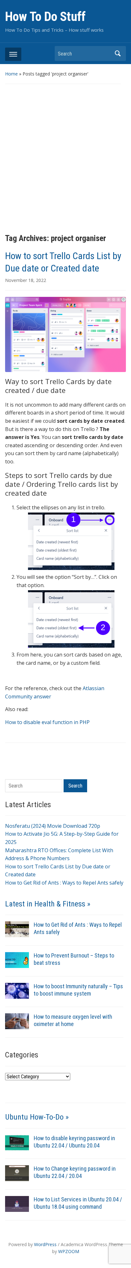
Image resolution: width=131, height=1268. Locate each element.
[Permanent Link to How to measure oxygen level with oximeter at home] (17, 1020)
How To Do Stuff (45, 16)
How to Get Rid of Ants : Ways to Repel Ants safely (64, 882)
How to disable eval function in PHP (47, 722)
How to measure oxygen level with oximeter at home (73, 1020)
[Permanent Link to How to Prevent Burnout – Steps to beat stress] (17, 959)
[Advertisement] (65, 159)
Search (118, 53)
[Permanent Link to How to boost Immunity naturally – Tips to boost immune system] (17, 990)
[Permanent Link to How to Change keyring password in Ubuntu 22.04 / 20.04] (17, 1172)
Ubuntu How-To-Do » (37, 1117)
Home (11, 74)
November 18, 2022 (25, 280)
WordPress (45, 1244)
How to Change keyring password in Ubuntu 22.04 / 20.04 (75, 1172)
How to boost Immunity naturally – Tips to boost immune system (78, 990)
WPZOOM (68, 1251)
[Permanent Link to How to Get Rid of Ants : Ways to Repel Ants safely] (17, 928)
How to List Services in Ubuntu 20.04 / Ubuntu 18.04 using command (78, 1203)
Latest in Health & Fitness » (47, 903)
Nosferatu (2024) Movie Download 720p (52, 825)
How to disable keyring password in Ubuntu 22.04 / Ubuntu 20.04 (74, 1142)
